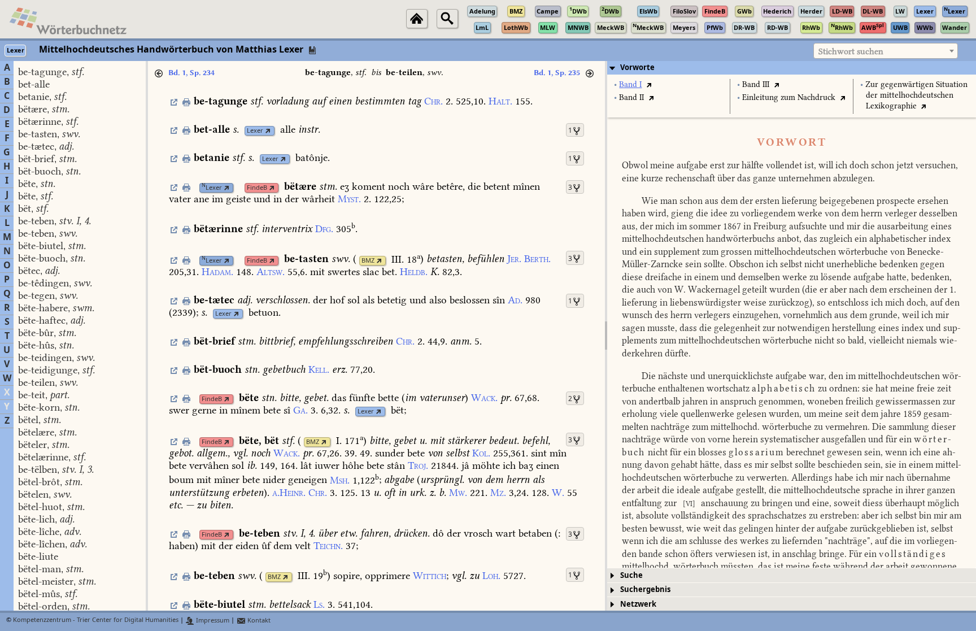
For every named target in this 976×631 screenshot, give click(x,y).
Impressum (211, 620)
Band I (630, 84)
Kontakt (258, 620)
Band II (631, 97)
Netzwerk (638, 604)
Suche (631, 575)
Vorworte (637, 67)
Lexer (255, 131)
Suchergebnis (645, 589)
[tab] (791, 68)
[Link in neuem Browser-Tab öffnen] (268, 131)
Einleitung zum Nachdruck (788, 97)
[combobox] (885, 51)
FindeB (257, 188)
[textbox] (885, 51)
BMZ (367, 260)
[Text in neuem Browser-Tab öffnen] (648, 84)
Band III (755, 84)
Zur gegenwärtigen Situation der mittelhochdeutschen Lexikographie (916, 95)
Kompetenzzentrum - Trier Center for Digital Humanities (95, 620)
